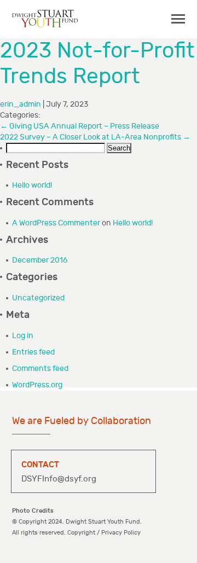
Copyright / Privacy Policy (104, 532)
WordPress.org (37, 385)
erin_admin (20, 104)
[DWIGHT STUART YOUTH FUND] (45, 18)
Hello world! (32, 185)
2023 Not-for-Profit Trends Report (97, 63)
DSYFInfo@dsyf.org (58, 479)
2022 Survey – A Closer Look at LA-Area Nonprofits (95, 137)
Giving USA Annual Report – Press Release (79, 126)
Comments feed (40, 368)
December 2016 (39, 260)
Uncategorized (38, 298)
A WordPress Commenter (56, 223)
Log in (22, 335)
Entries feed (33, 352)
